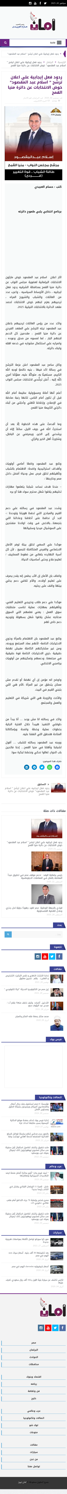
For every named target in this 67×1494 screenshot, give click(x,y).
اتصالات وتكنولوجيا (33, 1418)
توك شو (33, 1425)
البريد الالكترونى (40, 101)
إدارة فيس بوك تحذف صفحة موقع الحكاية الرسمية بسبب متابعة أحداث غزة (29, 1121)
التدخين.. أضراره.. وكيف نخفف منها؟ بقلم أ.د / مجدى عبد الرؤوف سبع (28, 1004)
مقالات (34, 1445)
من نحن (34, 1459)
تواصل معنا (34, 1466)
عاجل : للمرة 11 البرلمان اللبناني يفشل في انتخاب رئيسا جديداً (29, 1188)
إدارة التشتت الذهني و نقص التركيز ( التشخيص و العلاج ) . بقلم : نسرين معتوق (27, 977)
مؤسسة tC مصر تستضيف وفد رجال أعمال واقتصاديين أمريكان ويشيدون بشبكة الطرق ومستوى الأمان (29, 1106)
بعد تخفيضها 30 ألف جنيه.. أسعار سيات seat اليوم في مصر (29, 1254)
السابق (41, 784)
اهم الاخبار (27, 98)
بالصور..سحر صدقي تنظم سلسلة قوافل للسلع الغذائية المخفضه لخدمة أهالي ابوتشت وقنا (28, 1135)
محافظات (34, 1364)
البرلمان (36, 98)
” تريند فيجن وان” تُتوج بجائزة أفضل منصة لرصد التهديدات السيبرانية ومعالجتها (27, 1174)
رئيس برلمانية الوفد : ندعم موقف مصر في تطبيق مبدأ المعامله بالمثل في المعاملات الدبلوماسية (35, 876)
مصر (33, 1343)
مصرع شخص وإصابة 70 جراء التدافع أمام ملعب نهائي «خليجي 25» (28, 1201)
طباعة (54, 101)
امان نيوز (22, 1482)
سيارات (34, 1452)
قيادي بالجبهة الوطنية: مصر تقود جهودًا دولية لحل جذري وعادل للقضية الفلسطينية (34, 909)
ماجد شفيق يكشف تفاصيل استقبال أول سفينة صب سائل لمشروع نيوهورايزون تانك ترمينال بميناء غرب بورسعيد (27, 1150)
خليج (33, 1398)
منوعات (34, 1432)
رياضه (34, 1384)
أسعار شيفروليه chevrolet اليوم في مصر (30, 1266)
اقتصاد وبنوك (33, 1377)
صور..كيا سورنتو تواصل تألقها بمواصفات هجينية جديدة (27, 1240)
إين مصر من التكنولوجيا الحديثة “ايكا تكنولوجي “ (26, 989)
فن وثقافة (34, 1391)
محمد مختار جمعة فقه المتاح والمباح (32, 1016)
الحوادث (33, 1357)
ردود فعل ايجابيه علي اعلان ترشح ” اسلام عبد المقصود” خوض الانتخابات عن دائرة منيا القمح (27, 791)
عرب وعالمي (33, 1411)
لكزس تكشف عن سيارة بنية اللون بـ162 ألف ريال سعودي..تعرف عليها (34, 1281)
